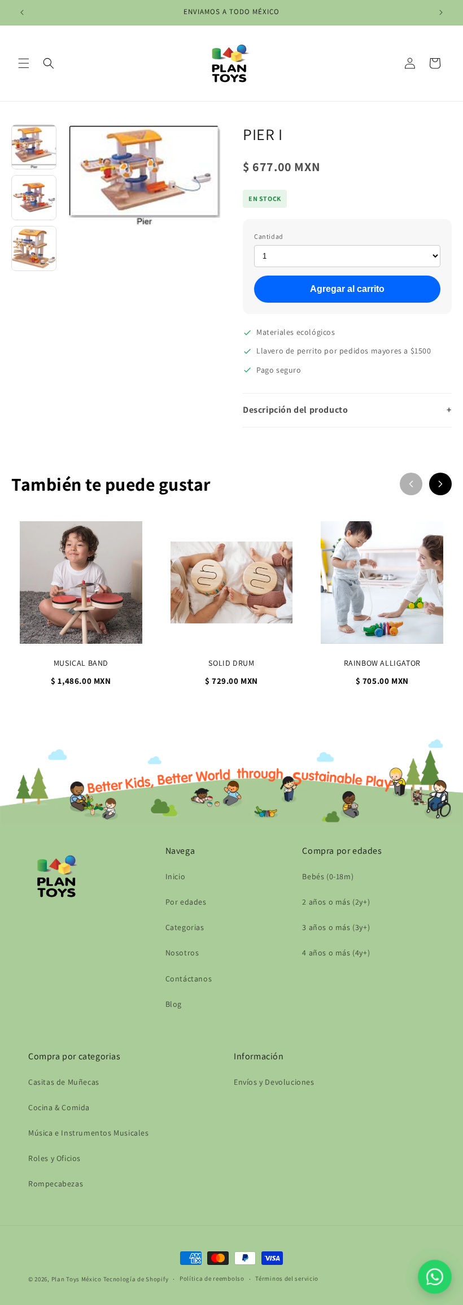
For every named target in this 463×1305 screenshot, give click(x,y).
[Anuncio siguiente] (441, 12)
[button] (23, 63)
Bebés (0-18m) (327, 876)
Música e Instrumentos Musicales (88, 1133)
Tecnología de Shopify (136, 1279)
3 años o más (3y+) (336, 927)
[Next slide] (440, 484)
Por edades (186, 902)
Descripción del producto (347, 410)
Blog (173, 1004)
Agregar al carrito (347, 289)
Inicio (175, 876)
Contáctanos (188, 979)
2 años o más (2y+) (336, 902)
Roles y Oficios (54, 1158)
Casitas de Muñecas (63, 1082)
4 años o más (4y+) (336, 953)
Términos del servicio (286, 1278)
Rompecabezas (55, 1184)
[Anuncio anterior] (22, 12)
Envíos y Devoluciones (274, 1082)
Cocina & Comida (59, 1107)
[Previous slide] (411, 484)
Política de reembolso (212, 1278)
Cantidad (268, 236)
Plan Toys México (76, 1279)
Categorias (184, 927)
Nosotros (182, 953)
